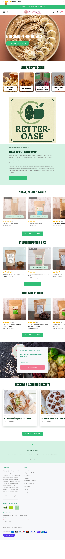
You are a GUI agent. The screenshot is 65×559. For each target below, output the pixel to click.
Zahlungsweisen (28, 492)
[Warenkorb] (61, 12)
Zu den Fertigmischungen (17, 43)
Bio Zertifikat (27, 475)
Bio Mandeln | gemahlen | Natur (35, 223)
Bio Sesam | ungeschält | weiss (10, 223)
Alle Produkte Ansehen (32, 233)
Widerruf (26, 489)
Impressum (27, 495)
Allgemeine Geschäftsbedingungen (30, 479)
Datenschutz (27, 486)
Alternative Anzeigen (14, 216)
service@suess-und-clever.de (10, 499)
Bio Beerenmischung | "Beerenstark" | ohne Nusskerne (38, 274)
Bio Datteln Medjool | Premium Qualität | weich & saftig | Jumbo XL (38, 325)
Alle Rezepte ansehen (32, 433)
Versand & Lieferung (29, 483)
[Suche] (7, 12)
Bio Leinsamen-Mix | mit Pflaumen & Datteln (14, 274)
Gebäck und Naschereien (48, 415)
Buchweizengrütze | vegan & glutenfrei (17, 418)
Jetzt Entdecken (32, 284)
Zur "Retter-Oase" (18, 177)
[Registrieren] (26, 521)
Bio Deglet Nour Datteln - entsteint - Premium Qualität (12, 325)
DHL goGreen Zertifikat (29, 473)
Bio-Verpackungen (28, 470)
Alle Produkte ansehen (32, 334)
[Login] (54, 12)
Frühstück (7, 415)
